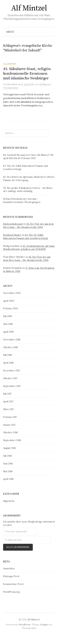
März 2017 (8, 409)
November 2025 (12, 293)
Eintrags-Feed (11, 576)
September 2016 (12, 440)
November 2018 (11, 339)
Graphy (44, 624)
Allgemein (9, 64)
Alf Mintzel (29, 8)
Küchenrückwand (12, 223)
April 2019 (8, 331)
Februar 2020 (10, 308)
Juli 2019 (7, 316)
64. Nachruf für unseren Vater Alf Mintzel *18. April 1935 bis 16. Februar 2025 (28, 156)
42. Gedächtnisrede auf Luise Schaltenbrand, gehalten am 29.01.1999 (29, 248)
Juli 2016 (7, 455)
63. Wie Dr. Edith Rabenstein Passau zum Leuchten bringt (25, 236)
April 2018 (8, 362)
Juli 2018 (7, 354)
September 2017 (12, 386)
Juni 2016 (8, 463)
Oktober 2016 (10, 432)
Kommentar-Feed (13, 584)
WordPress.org (11, 591)
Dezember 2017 (11, 370)
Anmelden (9, 568)
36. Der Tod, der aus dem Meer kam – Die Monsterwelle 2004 (28, 225)
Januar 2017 (9, 424)
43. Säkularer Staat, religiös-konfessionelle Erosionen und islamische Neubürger (27, 73)
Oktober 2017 (10, 378)
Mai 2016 (8, 471)
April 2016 (8, 478)
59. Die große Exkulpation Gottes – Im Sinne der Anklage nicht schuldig (28, 189)
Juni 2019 (8, 323)
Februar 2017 (10, 417)
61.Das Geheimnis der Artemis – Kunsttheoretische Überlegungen (21, 200)
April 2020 (8, 300)
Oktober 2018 (10, 347)
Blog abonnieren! (17, 547)
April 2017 (8, 401)
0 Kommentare (11, 87)
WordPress (24, 624)
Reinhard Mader (12, 234)
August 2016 (9, 448)
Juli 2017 (7, 393)
